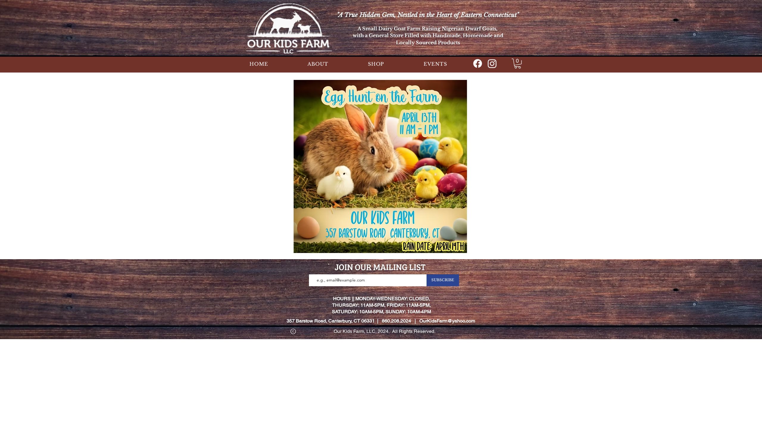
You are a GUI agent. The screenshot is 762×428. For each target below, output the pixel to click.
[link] (518, 64)
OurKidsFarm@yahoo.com (447, 321)
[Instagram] (492, 63)
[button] (318, 64)
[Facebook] (477, 63)
